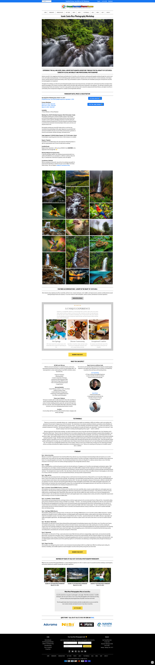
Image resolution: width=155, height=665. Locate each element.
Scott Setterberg (95, 373)
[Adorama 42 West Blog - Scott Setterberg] (50, 626)
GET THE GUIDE (77, 608)
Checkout (110, 1)
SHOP (103, 12)
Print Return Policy (48, 645)
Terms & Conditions (48, 647)
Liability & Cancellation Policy (63, 165)
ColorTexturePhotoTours (75, 658)
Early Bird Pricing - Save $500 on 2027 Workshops (77, 1)
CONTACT (108, 12)
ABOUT (79, 12)
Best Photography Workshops (48, 642)
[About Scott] (95, 390)
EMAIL (92, 618)
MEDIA (98, 12)
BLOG (93, 12)
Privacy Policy (47, 649)
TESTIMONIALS (86, 12)
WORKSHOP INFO (60, 12)
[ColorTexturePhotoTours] (77, 6)
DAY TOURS (68, 12)
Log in (98, 1)
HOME (45, 12)
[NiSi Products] (68, 627)
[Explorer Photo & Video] (86, 626)
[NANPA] (104, 626)
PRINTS (74, 12)
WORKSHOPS (51, 12)
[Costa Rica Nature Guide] (95, 412)
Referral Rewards (48, 640)
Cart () (105, 1)
